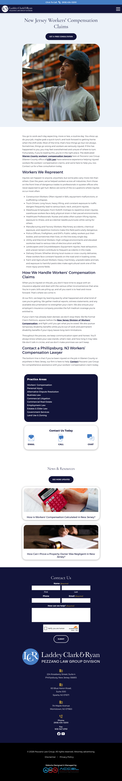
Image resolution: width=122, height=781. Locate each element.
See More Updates (61, 479)
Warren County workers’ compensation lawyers (47, 156)
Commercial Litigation (38, 398)
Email (76, 596)
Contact (74, 361)
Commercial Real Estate (39, 402)
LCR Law (51, 159)
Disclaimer (50, 757)
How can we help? (61, 606)
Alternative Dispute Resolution (43, 391)
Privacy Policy (67, 757)
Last (76, 592)
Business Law (34, 395)
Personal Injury (35, 388)
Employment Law (36, 405)
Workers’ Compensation (39, 385)
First (46, 592)
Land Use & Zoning (37, 415)
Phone (46, 596)
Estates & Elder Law (37, 408)
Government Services (38, 412)
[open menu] (119, 8)
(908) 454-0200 (61, 722)
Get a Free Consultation (61, 37)
